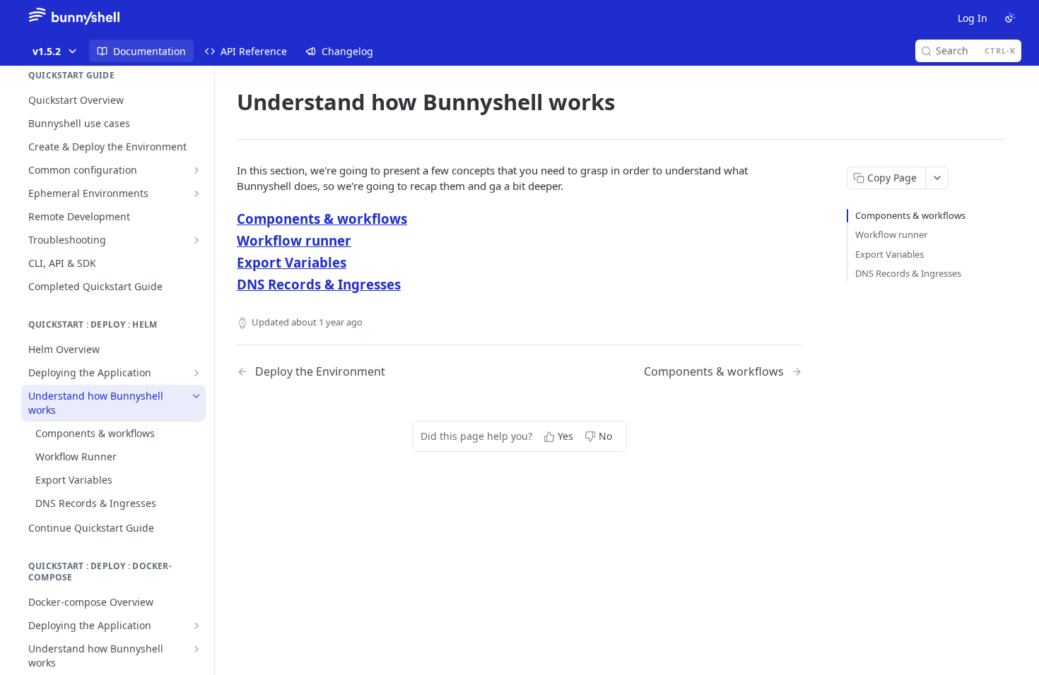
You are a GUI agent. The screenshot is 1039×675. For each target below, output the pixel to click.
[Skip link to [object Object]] (227, 218)
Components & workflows (322, 218)
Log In (972, 18)
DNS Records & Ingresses (319, 284)
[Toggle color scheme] (1010, 17)
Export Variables (291, 262)
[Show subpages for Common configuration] (196, 170)
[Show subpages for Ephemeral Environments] (196, 193)
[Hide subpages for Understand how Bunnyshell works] (196, 396)
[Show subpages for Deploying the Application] (196, 372)
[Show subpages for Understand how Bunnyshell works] (196, 649)
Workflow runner (294, 240)
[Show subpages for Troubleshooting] (196, 240)
